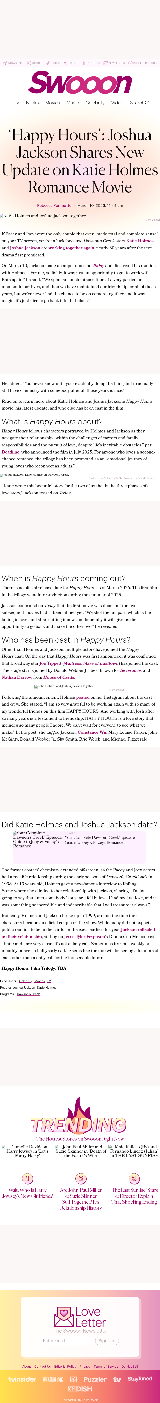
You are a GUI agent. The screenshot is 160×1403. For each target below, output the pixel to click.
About (26, 1366)
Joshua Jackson (25, 248)
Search (137, 103)
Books (32, 103)
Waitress (72, 663)
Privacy (85, 1366)
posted (83, 697)
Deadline (10, 452)
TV (16, 103)
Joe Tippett (50, 663)
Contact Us (42, 1366)
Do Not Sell (129, 1366)
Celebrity (95, 103)
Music (73, 103)
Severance (130, 671)
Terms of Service (106, 1366)
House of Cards (58, 677)
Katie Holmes (140, 241)
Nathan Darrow (17, 677)
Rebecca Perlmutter (55, 205)
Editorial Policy (65, 1366)
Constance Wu (92, 732)
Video (117, 103)
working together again (71, 248)
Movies (52, 103)
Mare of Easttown (101, 663)
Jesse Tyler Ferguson (84, 937)
